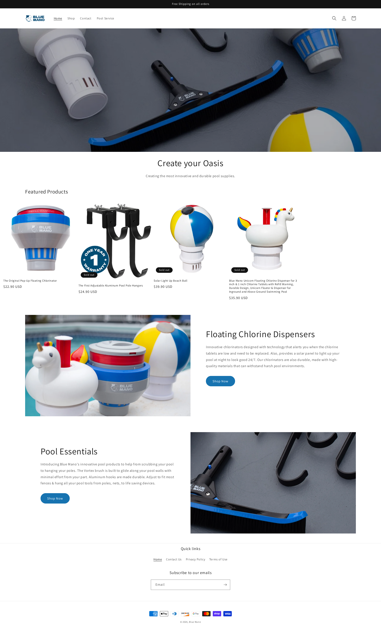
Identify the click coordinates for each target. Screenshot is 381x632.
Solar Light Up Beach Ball (170, 281)
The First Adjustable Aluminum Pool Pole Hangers (110, 285)
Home (157, 559)
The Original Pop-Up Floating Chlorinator (30, 281)
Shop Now (220, 381)
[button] (334, 18)
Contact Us (174, 559)
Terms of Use (218, 559)
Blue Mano (195, 621)
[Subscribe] (225, 585)
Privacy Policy (195, 559)
